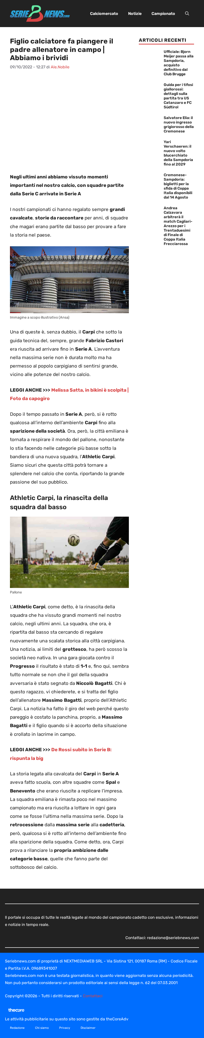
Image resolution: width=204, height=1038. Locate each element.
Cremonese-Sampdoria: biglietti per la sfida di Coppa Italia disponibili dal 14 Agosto (178, 186)
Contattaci (92, 996)
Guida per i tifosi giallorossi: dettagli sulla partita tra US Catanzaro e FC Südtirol (178, 96)
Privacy (64, 1028)
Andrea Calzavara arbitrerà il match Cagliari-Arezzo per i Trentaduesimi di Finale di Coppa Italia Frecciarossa (178, 226)
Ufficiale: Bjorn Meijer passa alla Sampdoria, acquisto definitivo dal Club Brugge (179, 62)
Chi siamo (42, 1028)
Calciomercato (104, 13)
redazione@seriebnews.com (173, 937)
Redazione (17, 1028)
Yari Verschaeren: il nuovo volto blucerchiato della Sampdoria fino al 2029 (178, 153)
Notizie (135, 13)
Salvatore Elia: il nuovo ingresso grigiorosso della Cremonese (179, 124)
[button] (187, 13)
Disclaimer (88, 1028)
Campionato (163, 13)
